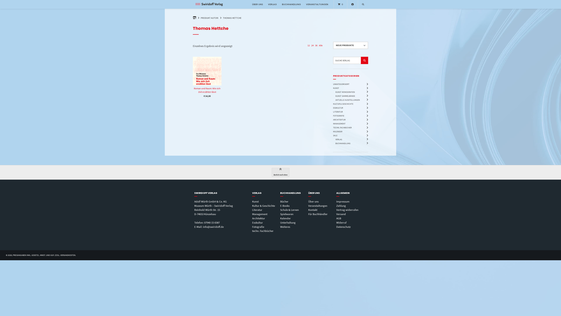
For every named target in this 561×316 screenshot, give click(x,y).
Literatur (257, 210)
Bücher (284, 201)
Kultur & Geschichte (263, 205)
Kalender (285, 218)
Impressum (342, 201)
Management (259, 214)
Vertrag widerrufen (347, 210)
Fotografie (258, 227)
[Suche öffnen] (363, 4)
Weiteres (285, 227)
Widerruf (341, 222)
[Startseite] (209, 4)
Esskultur (257, 222)
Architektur (258, 218)
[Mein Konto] (352, 4)
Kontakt (312, 210)
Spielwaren (286, 214)
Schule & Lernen (289, 210)
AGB (338, 218)
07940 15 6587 (212, 222)
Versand (341, 214)
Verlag (272, 4)
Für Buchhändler (318, 214)
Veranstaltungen (317, 4)
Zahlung (341, 205)
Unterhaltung (288, 222)
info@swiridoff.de (213, 227)
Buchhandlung (291, 4)
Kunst (255, 201)
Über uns (257, 4)
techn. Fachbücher (262, 231)
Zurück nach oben (281, 175)
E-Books (285, 205)
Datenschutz (343, 227)
